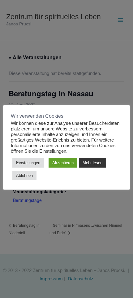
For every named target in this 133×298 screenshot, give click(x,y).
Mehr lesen (92, 162)
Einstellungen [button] (28, 162)
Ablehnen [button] (24, 175)
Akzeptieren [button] (63, 162)
